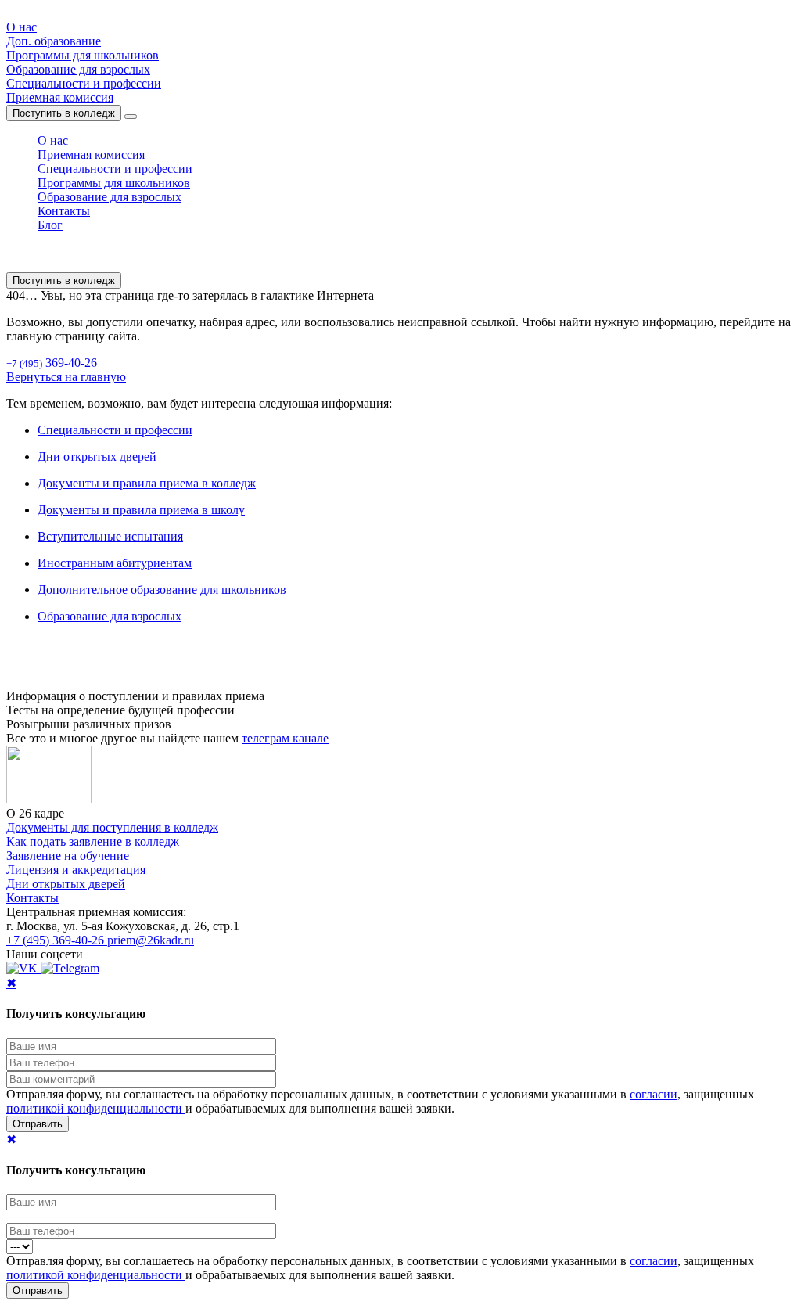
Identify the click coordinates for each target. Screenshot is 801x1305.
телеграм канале (285, 738)
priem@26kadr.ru (150, 940)
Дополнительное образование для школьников (162, 589)
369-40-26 (51, 362)
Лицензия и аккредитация (75, 869)
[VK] (23, 968)
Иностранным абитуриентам (115, 563)
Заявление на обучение (67, 855)
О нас (21, 27)
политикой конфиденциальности (95, 1108)
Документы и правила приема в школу (141, 509)
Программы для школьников (82, 55)
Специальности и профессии (83, 83)
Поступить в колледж (64, 113)
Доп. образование (53, 41)
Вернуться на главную (66, 376)
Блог (50, 225)
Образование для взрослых (78, 69)
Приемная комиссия (59, 97)
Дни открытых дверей (97, 456)
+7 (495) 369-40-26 (56, 940)
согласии (653, 1094)
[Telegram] (70, 968)
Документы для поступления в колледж (112, 827)
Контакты (64, 211)
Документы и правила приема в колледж (147, 483)
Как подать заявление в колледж (92, 841)
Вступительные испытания (110, 536)
